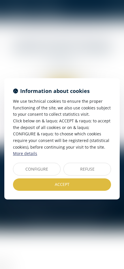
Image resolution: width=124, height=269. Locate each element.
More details (25, 153)
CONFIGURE (36, 169)
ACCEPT (62, 184)
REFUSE (87, 169)
